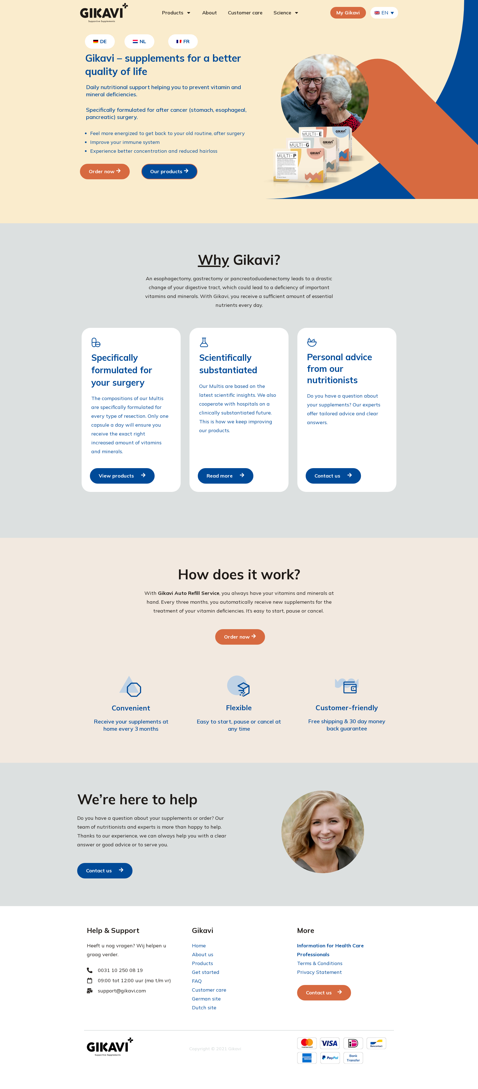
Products (172, 12)
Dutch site (204, 1007)
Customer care (245, 12)
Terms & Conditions (319, 963)
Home (199, 945)
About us (202, 954)
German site (206, 998)
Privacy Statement (319, 972)
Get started (205, 972)
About (209, 12)
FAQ (197, 981)
